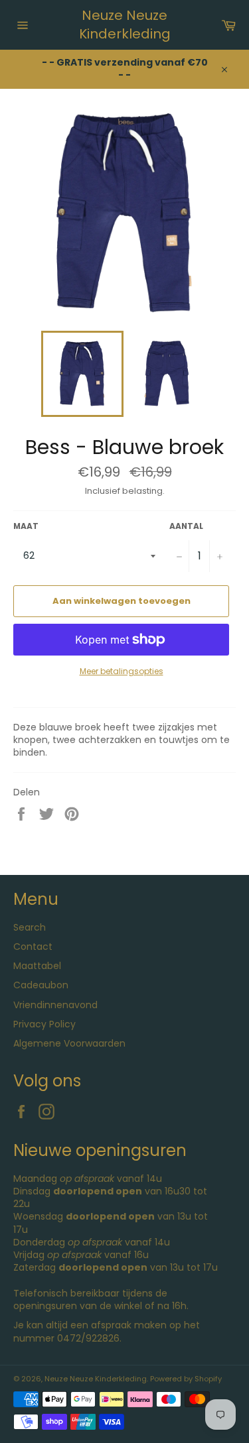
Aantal (186, 526)
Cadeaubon (40, 985)
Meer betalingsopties (121, 671)
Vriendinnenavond (55, 1004)
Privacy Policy (44, 1024)
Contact (32, 946)
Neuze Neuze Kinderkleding (125, 25)
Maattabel (37, 965)
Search (29, 927)
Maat (26, 526)
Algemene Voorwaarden (69, 1043)
